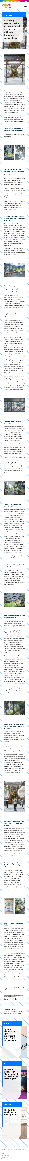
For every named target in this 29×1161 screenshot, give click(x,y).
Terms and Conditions (7, 1158)
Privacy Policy (5, 1157)
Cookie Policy (5, 1155)
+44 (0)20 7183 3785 (5, 1)
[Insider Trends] (7, 7)
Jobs (2, 1152)
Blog (2, 1153)
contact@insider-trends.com (15, 1)
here (16, 996)
